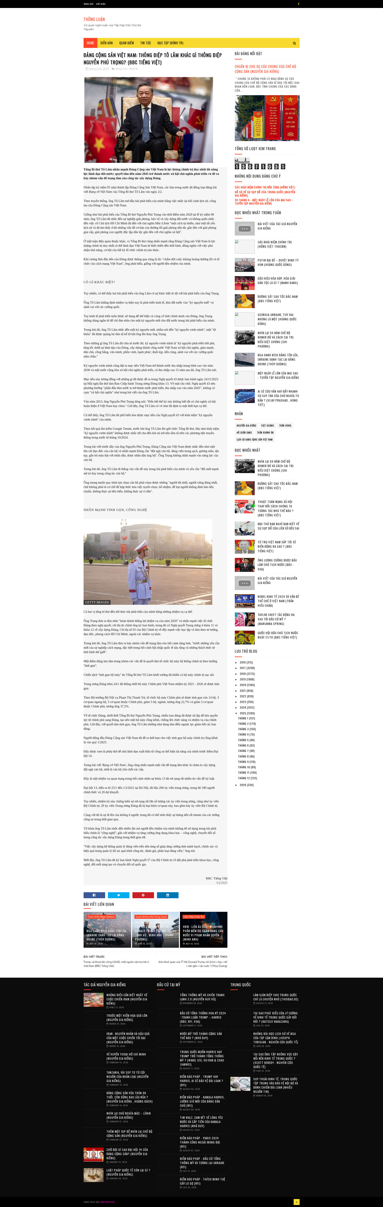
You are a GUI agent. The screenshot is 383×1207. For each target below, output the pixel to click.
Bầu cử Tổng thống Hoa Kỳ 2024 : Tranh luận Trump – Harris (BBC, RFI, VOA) (203, 1017)
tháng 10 (244, 767)
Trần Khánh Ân (265, 432)
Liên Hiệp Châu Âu (194, 916)
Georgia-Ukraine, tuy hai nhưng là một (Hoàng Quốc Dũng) (277, 319)
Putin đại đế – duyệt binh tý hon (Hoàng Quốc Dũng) (278, 262)
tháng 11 (244, 772)
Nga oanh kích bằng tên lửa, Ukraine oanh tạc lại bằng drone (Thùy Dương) (107, 935)
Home (90, 43)
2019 (243, 679)
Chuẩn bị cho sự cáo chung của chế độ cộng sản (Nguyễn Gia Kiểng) (265, 69)
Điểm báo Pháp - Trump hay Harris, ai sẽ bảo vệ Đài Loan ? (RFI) (201, 1080)
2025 (243, 713)
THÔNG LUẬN (94, 19)
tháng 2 (244, 723)
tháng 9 (244, 761)
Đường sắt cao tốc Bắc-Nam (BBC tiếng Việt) (278, 298)
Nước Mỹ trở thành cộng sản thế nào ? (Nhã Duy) (201, 1035)
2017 (243, 668)
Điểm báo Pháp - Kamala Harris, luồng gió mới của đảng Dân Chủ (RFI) (202, 1101)
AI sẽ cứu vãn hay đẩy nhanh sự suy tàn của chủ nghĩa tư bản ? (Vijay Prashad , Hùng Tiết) (278, 398)
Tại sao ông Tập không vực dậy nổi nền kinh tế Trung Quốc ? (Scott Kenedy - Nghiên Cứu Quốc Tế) (275, 1060)
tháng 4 (244, 734)
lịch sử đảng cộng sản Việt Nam (255, 439)
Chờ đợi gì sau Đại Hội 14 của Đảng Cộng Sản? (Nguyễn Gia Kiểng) (127, 1153)
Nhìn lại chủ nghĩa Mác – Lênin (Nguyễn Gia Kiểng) (129, 1115)
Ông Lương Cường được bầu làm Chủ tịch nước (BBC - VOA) (277, 564)
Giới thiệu (101, 3)
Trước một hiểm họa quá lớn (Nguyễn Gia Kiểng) (127, 1017)
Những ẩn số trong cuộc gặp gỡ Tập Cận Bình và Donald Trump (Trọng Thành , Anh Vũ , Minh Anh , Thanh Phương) (156, 930)
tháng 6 (244, 745)
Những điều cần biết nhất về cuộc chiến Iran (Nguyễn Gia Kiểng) (127, 999)
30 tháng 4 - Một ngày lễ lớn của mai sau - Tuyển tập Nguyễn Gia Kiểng (264, 201)
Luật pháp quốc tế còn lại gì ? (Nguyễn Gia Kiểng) (128, 1172)
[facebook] (299, 4)
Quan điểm (126, 43)
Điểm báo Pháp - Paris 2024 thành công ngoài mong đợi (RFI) (200, 1142)
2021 (243, 690)
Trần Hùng (285, 425)
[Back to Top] (297, 1202)
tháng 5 (244, 740)
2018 (243, 673)
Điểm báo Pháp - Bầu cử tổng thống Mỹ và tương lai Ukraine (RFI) (202, 1162)
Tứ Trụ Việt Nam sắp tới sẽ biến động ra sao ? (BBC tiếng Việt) (277, 546)
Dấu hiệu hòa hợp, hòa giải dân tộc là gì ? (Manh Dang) (278, 280)
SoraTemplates (107, 1201)
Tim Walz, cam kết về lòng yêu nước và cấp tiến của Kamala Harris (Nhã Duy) (201, 1121)
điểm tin (133, 69)
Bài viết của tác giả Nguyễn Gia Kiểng (277, 226)
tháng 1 (243, 718)
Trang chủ (88, 3)
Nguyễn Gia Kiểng (246, 425)
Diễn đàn (107, 43)
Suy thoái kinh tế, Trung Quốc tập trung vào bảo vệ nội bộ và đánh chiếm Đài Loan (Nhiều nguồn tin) (275, 1085)
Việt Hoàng (267, 425)
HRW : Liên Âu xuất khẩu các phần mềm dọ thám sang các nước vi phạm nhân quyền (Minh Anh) (203, 932)
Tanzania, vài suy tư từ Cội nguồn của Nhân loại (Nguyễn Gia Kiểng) (128, 1076)
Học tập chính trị (170, 43)
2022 (243, 696)
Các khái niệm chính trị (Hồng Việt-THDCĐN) (275, 244)
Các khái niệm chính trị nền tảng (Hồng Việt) (265, 187)
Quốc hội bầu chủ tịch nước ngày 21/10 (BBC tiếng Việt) (278, 635)
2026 (243, 785)
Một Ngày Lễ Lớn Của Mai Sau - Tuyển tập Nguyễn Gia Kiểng (278, 375)
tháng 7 (244, 751)
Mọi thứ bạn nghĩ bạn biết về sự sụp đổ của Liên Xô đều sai (278, 526)
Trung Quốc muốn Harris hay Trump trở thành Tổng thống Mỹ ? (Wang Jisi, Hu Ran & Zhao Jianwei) (202, 1058)
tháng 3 (244, 729)
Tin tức (145, 43)
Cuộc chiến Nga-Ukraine (101, 916)
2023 (243, 702)
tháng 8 (244, 756)
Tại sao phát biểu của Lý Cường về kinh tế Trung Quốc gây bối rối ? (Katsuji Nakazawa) (275, 1017)
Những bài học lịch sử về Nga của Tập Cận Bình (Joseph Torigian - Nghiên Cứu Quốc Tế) (275, 1037)
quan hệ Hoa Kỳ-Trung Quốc (151, 916)
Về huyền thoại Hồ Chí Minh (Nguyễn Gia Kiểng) (126, 1056)
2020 (243, 685)
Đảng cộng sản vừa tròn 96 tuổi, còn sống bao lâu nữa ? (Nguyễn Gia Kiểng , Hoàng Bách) (130, 1097)
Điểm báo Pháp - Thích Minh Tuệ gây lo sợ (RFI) (202, 1181)
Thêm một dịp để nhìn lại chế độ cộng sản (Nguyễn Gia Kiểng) (129, 1133)
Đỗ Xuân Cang (244, 432)
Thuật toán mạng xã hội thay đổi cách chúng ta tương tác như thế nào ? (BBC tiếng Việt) (276, 508)
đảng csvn (121, 69)
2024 (243, 707)
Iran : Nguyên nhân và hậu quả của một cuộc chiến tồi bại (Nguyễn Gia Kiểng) (128, 1037)
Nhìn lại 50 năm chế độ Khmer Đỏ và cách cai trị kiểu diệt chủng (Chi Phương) (276, 340)
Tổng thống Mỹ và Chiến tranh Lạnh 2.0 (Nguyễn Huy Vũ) (202, 997)
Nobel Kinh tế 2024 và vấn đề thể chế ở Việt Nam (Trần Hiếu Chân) (278, 601)
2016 (243, 662)
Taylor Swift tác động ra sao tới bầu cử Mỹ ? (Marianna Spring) (276, 619)
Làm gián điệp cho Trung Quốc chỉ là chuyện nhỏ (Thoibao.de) (275, 997)
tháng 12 (244, 778)
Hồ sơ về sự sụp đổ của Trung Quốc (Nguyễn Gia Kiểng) (265, 193)
